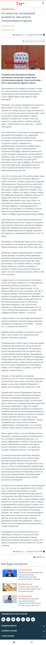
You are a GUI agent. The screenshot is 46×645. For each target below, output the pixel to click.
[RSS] (33, 619)
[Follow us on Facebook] (13, 619)
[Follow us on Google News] (28, 619)
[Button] (18, 35)
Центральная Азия (25, 570)
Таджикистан (7, 9)
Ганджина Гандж (7, 26)
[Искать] (32, 642)
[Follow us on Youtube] (3, 619)
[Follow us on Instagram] (8, 619)
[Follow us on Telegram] (18, 619)
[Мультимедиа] (14, 642)
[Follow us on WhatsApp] (23, 619)
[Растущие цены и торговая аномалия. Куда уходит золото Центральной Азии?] (10, 587)
